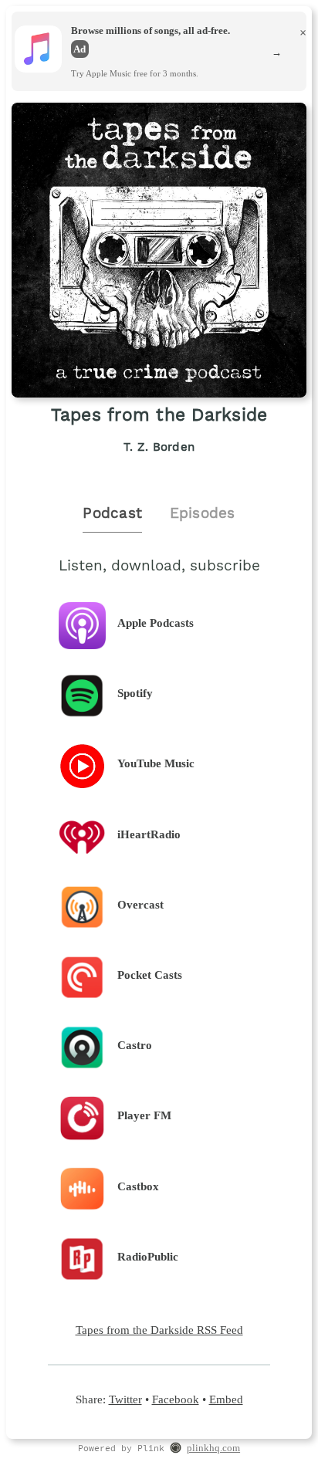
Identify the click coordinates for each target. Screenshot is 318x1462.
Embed (226, 1399)
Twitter (125, 1399)
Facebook (175, 1399)
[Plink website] (175, 1449)
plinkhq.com (213, 1448)
